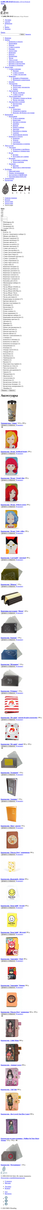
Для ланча (12, 147)
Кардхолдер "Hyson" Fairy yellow (13, 531)
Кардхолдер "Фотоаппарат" (11, 1165)
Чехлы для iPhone (19, 93)
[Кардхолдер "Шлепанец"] (12, 662)
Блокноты (16, 138)
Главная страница (11, 198)
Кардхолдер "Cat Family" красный (13, 558)
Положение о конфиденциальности (13, 1178)
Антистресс (17, 109)
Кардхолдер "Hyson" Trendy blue (12, 478)
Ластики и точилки (19, 122)
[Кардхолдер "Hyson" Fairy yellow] (12, 529)
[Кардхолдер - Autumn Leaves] (12, 1063)
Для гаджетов (13, 91)
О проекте (8, 1181)
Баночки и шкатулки (16, 62)
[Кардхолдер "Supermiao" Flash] (12, 957)
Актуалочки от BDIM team (18, 175)
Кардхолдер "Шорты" (9, 584)
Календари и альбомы (20, 160)
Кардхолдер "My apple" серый (12, 744)
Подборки (8, 169)
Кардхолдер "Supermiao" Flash (12, 959)
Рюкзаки (12, 49)
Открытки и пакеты (19, 111)
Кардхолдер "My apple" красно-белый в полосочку (19, 717)
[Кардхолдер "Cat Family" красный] (12, 556)
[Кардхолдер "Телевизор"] (12, 771)
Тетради (15, 140)
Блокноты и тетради (16, 41)
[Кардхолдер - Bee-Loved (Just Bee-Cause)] (12, 1112)
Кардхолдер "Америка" (9, 799)
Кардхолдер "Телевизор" (10, 772)
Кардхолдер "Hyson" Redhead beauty (14, 451)
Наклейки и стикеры (20, 131)
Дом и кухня (13, 60)
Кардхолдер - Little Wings (10, 1040)
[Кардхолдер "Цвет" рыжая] (12, 824)
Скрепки (16, 133)
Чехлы (11, 58)
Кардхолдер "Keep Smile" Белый (12, 906)
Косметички (13, 56)
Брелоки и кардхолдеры (17, 63)
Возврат (7, 1188)
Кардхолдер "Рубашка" (9, 691)
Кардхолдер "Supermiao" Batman (13, 985)
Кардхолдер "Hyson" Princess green (13, 505)
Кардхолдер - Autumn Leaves (11, 1065)
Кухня (11, 153)
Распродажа (9, 180)
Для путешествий (15, 96)
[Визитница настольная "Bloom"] (12, 609)
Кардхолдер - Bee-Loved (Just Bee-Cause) (15, 1114)
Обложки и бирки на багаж (22, 98)
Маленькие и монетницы (21, 80)
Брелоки (15, 105)
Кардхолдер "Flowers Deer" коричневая (15, 852)
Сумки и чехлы (18, 94)
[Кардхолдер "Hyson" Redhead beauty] (12, 450)
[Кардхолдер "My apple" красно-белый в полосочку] (12, 716)
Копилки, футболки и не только (23, 113)
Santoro (7, 40)
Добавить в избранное (8, 425)
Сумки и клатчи (14, 47)
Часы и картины (18, 162)
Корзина (7, 29)
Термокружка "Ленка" (9, 423)
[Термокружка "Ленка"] (12, 421)
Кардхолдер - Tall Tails (9, 1089)
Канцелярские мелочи (20, 135)
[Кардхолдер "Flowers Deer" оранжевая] (12, 1010)
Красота (11, 54)
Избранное (8, 23)
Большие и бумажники (20, 78)
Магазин (8, 1183)
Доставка (8, 20)
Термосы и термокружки (21, 151)
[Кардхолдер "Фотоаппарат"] (12, 1163)
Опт (6, 1192)
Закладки (16, 129)
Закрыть (28, 34)
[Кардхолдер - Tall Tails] (12, 1088)
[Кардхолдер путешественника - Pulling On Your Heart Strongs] (12, 1137)
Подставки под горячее (21, 156)
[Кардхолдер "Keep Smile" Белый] (12, 904)
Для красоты (13, 83)
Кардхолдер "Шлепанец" (10, 664)
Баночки (16, 166)
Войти (7, 27)
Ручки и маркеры (19, 118)
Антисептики (9, 178)
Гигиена (11, 82)
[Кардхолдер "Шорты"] (12, 582)
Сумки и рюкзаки (15, 69)
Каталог (7, 200)
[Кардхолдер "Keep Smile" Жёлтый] (12, 930)
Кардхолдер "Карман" (9, 638)
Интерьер (12, 158)
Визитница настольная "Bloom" (12, 611)
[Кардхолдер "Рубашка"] (12, 689)
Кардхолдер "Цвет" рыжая (11, 826)
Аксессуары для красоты (21, 87)
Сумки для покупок (19, 74)
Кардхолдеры (17, 103)
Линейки (16, 124)
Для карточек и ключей (17, 102)
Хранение (12, 164)
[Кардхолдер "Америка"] (12, 797)
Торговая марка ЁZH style (17, 176)
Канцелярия (13, 43)
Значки (15, 89)
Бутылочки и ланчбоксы (21, 149)
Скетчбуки (16, 142)
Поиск (3, 32)
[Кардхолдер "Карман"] (12, 636)
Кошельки (12, 52)
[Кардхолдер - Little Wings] (12, 1039)
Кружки (15, 155)
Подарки (12, 107)
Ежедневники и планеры (21, 144)
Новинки (8, 38)
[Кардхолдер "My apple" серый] (12, 742)
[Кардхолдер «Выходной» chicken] (12, 877)
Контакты (8, 1193)
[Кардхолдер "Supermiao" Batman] (12, 983)
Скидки (7, 21)
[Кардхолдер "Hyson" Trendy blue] (12, 476)
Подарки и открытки (16, 65)
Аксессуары (13, 51)
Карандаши (17, 120)
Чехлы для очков (18, 100)
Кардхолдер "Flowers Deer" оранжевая (15, 1012)
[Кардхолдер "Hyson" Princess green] (12, 503)
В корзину (19, 425)
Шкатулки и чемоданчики (22, 167)
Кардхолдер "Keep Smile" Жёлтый (13, 932)
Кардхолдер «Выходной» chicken (12, 879)
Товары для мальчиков (16, 173)
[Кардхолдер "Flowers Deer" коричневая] (12, 851)
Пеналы (11, 45)
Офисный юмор (14, 171)
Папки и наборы (18, 127)
